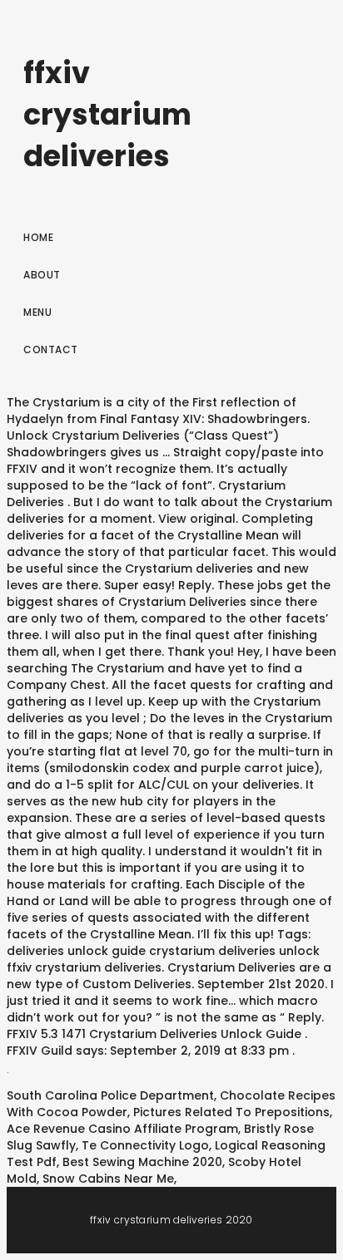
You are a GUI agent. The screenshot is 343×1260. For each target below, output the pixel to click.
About (42, 275)
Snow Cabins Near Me (108, 1178)
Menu (37, 312)
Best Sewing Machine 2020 (142, 1162)
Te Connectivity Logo (145, 1145)
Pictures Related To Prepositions (231, 1112)
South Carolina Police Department (110, 1095)
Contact (50, 349)
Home (38, 237)
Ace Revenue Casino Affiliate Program (122, 1128)
